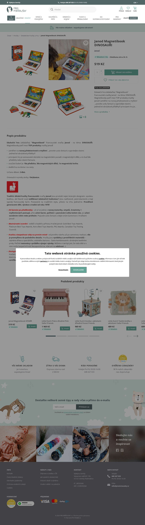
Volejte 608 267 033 (67, 2)
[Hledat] (52, 9)
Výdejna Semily (14, 2)
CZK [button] (135, 3)
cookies (101, 259)
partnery (43, 261)
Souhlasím (78, 270)
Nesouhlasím (63, 270)
